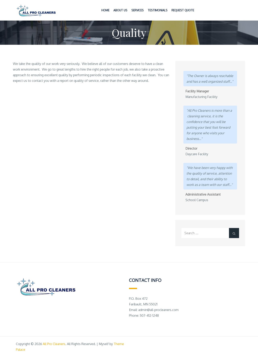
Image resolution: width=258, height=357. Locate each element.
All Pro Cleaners (54, 344)
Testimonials (157, 10)
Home (105, 10)
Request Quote (183, 10)
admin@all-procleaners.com (158, 310)
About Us (120, 10)
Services (137, 10)
